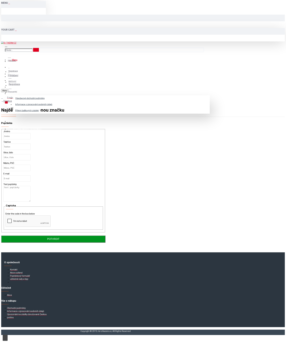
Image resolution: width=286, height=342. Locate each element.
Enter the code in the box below (20, 214)
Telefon (7, 142)
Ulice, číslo (8, 152)
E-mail (6, 173)
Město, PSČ (8, 163)
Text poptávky (10, 184)
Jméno (6, 131)
